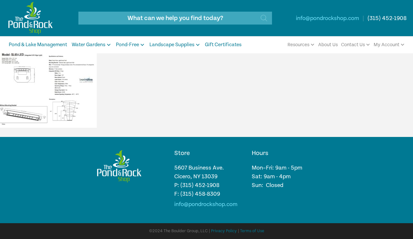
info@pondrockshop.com (327, 18)
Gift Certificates (223, 45)
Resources (298, 44)
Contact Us (353, 44)
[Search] (264, 18)
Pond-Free (127, 45)
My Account (386, 44)
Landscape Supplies (172, 45)
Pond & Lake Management (38, 45)
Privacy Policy (224, 231)
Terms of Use (252, 231)
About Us (328, 44)
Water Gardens (89, 45)
